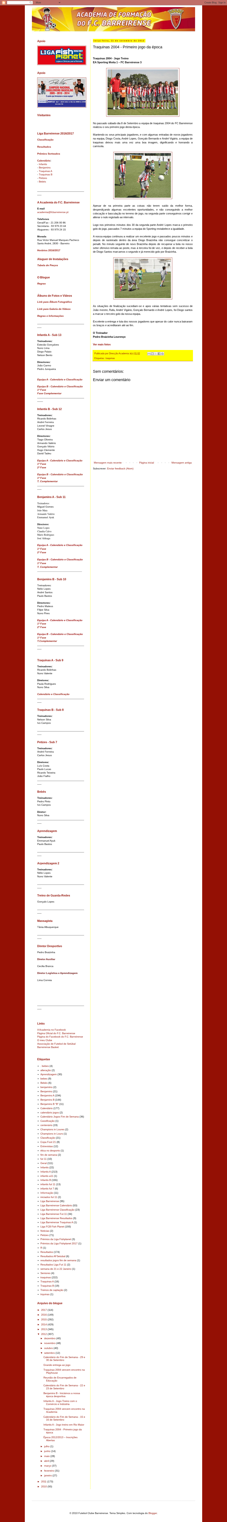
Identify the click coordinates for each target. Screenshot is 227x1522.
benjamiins (46, 1087)
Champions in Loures (52, 1129)
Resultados (44, 146)
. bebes (44, 1066)
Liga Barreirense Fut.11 (53, 1214)
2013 (44, 1329)
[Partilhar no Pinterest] (162, 353)
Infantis (43, 164)
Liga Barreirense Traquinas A (56, 1222)
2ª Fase (41, 467)
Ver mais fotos (102, 344)
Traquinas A (45, 171)
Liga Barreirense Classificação (57, 1209)
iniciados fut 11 (48, 1197)
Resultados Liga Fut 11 (53, 1264)
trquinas (44, 1294)
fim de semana (48, 1154)
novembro (50, 1343)
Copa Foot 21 (48, 1142)
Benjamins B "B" (49, 1104)
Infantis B (45, 1180)
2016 (44, 1314)
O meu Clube (44, 1040)
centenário (46, 1125)
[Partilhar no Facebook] (159, 353)
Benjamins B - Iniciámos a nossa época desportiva (61, 1395)
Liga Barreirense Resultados (56, 1218)
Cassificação (47, 1120)
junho (47, 1451)
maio (47, 1456)
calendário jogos (49, 1112)
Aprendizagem (48, 1074)
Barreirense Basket (48, 1047)
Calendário (43, 160)
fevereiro (49, 1470)
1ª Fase (41, 389)
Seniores (45, 1273)
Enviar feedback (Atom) (120, 468)
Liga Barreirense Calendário (56, 1205)
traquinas (110, 358)
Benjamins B (47, 1099)
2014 (44, 1324)
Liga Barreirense (49, 1201)
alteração (45, 1070)
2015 (44, 1319)
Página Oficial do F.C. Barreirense (56, 1033)
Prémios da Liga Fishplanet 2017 (58, 1243)
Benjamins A (47, 1095)
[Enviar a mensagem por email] (149, 353)
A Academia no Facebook (51, 1029)
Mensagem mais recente (108, 462)
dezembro (50, 1338)
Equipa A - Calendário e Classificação (59, 379)
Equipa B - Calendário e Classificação (60, 386)
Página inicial (146, 462)
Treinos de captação (51, 1290)
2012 (44, 1334)
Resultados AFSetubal (52, 1256)
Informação (46, 1192)
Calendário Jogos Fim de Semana (59, 1116)
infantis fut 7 (47, 1188)
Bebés (42, 181)
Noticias (44, 1230)
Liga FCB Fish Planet (52, 1226)
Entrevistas (46, 1146)
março (48, 1465)
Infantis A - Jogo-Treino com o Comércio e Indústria (60, 1402)
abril (47, 1460)
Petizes (43, 178)
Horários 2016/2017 (48, 250)
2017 (44, 1309)
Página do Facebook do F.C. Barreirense (60, 1036)
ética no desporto (50, 1150)
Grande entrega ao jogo (56, 1365)
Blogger (152, 1513)
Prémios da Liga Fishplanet (55, 1239)
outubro (49, 1348)
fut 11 (43, 1158)
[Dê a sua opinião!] (152, 353)
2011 (44, 1481)
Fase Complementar (49, 393)
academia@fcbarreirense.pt (52, 212)
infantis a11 (46, 1176)
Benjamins (45, 167)
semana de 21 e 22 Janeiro (55, 1268)
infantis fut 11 (47, 1184)
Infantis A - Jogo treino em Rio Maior (63, 1424)
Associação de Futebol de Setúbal (56, 1043)
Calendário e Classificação (53, 694)
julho (47, 1446)
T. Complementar (47, 481)
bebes (43, 1078)
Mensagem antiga (181, 462)
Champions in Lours (51, 1133)
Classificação (45, 139)
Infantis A (45, 1171)
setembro (50, 1352)
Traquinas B (45, 174)
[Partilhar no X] (155, 353)
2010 (44, 1486)
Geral (43, 1163)
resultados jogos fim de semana (58, 1260)
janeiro (48, 1475)
